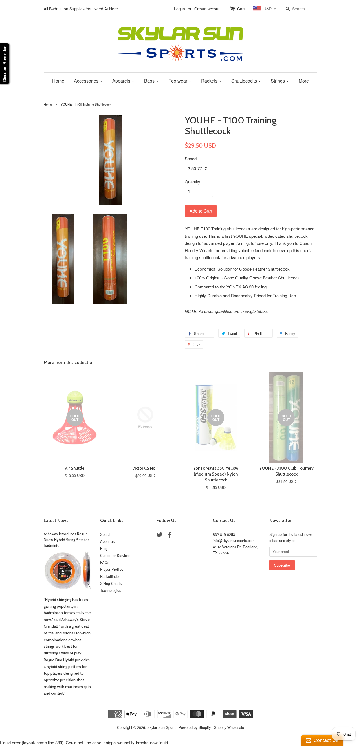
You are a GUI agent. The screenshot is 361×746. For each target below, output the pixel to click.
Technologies (110, 590)
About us (107, 541)
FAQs (104, 562)
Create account (208, 9)
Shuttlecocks (244, 80)
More (304, 80)
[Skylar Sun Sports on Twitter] (160, 535)
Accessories (87, 80)
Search (105, 534)
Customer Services (115, 555)
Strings (278, 80)
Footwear (178, 80)
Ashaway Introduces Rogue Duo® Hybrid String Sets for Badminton (66, 540)
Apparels (121, 80)
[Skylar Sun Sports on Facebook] (170, 535)
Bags (150, 80)
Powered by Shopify (195, 727)
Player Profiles (111, 569)
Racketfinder (110, 576)
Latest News (56, 520)
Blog (103, 548)
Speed (191, 158)
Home (58, 80)
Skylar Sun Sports (161, 727)
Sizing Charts (111, 583)
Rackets (210, 80)
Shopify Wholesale (229, 727)
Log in (179, 9)
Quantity (192, 182)
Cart (241, 9)
